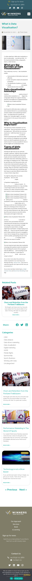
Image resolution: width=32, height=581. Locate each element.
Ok (11, 578)
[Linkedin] (14, 8)
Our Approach (16, 521)
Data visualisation (10, 345)
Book (16, 527)
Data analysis (8, 340)
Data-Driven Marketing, (19, 271)
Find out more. (17, 262)
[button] (28, 14)
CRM (5, 337)
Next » (23, 489)
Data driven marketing (11, 342)
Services (16, 524)
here (11, 266)
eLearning (16, 530)
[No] (27, 575)
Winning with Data (10, 361)
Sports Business (9, 358)
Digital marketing (9, 348)
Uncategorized (9, 363)
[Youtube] (18, 8)
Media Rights (8, 353)
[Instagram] (22, 8)
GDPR (6, 350)
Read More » (16, 314)
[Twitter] (10, 8)
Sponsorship (8, 355)
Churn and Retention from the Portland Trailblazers (16, 303)
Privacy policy (18, 578)
